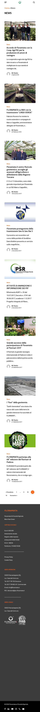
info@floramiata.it (14, 587)
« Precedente (9, 492)
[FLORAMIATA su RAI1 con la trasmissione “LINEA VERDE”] (20, 93)
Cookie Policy (8, 560)
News (8, 44)
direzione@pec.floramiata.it (16, 590)
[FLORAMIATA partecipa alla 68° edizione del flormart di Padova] (20, 440)
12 (6, 495)
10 (27, 492)
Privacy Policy (8, 557)
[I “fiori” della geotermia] (20, 386)
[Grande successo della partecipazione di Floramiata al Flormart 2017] (20, 326)
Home (6, 8)
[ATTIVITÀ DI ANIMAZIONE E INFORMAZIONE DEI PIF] (20, 269)
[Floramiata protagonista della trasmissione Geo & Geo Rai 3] (20, 212)
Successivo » (13, 495)
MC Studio (15, 73)
